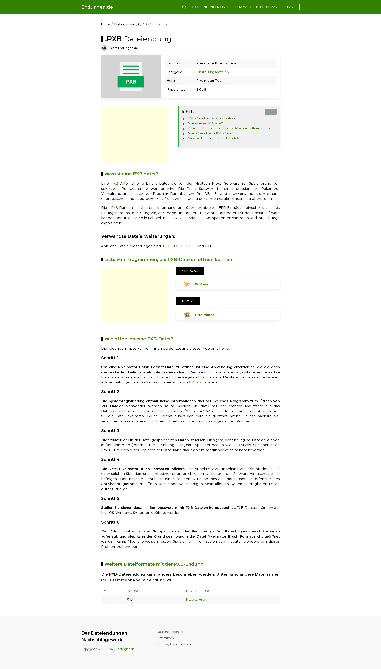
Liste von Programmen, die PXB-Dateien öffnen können (230, 128)
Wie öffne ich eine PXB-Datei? (211, 133)
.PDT (175, 246)
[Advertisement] (134, 134)
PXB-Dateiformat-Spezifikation (211, 118)
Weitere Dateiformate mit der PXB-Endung (221, 138)
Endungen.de (97, 7)
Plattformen (165, 638)
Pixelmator (204, 315)
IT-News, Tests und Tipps (256, 7)
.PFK (192, 246)
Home (291, 7)
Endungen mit (127, 24)
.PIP (184, 246)
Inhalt (188, 111)
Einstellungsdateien (212, 72)
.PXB (114, 183)
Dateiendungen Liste (210, 7)
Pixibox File (195, 599)
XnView (201, 284)
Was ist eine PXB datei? (205, 123)
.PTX (165, 246)
